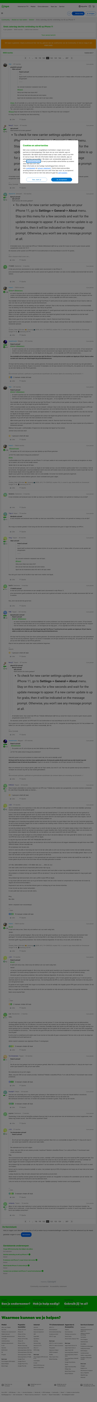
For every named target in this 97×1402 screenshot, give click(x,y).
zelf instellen (62, 173)
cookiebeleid (30, 168)
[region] (49, 161)
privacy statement (44, 168)
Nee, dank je (36, 180)
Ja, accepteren (61, 180)
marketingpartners (33, 161)
